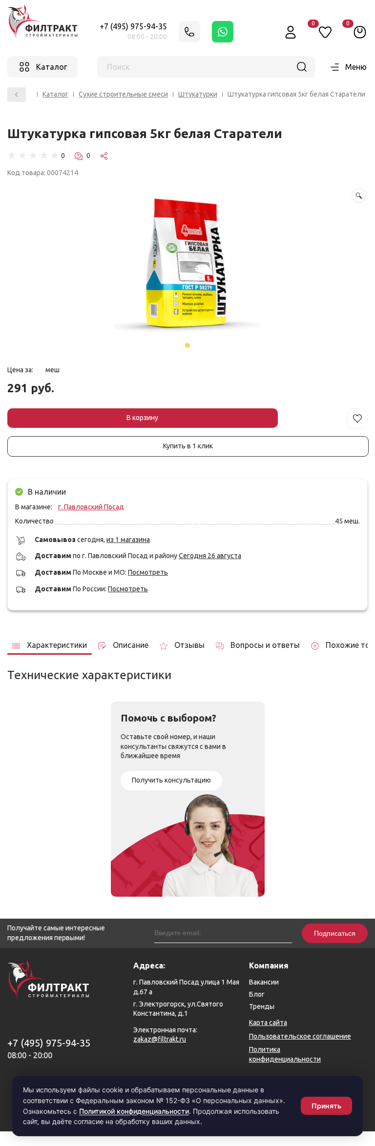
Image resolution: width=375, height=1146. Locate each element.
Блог (257, 994)
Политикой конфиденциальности (134, 1111)
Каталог (55, 94)
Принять (326, 1106)
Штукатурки (197, 94)
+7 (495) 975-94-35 (133, 26)
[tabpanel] (187, 264)
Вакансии (264, 982)
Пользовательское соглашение (300, 1036)
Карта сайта (268, 1022)
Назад (16, 94)
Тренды (261, 1006)
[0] (360, 31)
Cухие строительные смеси (123, 94)
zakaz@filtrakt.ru (159, 1039)
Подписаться (334, 933)
